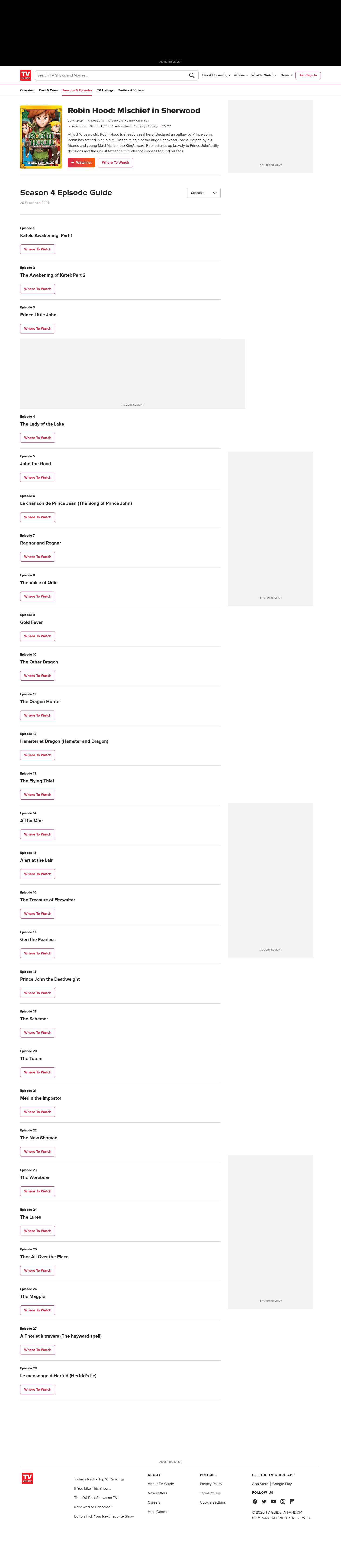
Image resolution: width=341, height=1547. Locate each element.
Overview (27, 90)
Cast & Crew (48, 90)
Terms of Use (210, 1493)
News (284, 75)
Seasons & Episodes (77, 90)
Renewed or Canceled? (93, 1507)
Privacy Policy (211, 1484)
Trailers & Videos (131, 90)
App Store (260, 1484)
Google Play (282, 1484)
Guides (239, 75)
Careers (154, 1502)
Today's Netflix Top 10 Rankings (99, 1479)
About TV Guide (161, 1484)
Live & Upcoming (214, 75)
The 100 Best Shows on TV (96, 1498)
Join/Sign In (308, 75)
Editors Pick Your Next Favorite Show (104, 1516)
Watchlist (83, 162)
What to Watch (262, 75)
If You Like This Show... (92, 1488)
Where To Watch (115, 162)
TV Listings (105, 90)
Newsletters (157, 1493)
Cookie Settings (213, 1502)
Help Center (157, 1511)
